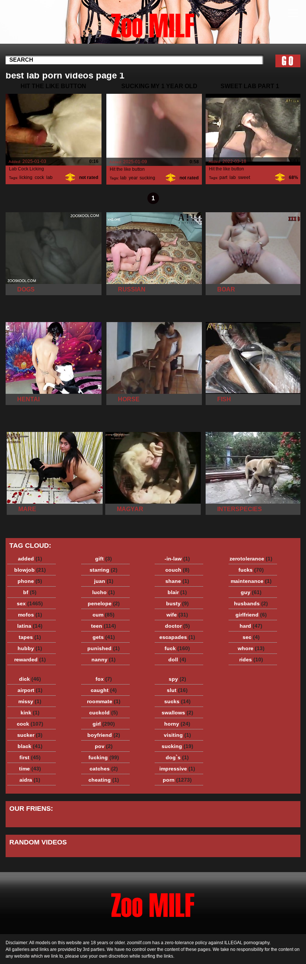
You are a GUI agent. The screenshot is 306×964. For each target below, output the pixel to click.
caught (104, 690)
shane (177, 581)
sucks (177, 701)
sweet (244, 177)
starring (104, 570)
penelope (104, 603)
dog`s (177, 757)
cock (39, 177)
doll (177, 659)
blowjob (30, 570)
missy (29, 701)
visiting (177, 735)
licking (25, 177)
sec (251, 637)
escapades (177, 637)
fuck (177, 648)
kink (30, 713)
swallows (177, 713)
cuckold (103, 713)
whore (251, 648)
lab (49, 177)
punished (103, 648)
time (30, 769)
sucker (30, 735)
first (30, 757)
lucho (103, 592)
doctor (177, 626)
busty (177, 603)
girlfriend (251, 615)
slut (177, 690)
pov (104, 746)
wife (177, 615)
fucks (251, 570)
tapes (30, 637)
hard (251, 626)
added (30, 559)
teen (103, 626)
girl (104, 724)
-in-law (177, 559)
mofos (30, 615)
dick (30, 679)
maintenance (251, 581)
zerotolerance (251, 559)
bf (30, 592)
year (133, 177)
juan (103, 581)
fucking (103, 757)
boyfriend (103, 735)
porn (177, 780)
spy (177, 679)
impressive (177, 769)
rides (251, 659)
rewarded (30, 659)
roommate (104, 701)
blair (177, 592)
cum (104, 615)
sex (30, 603)
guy (251, 592)
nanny (103, 659)
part (223, 177)
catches (104, 769)
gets (104, 637)
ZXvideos (153, 23)
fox (104, 679)
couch (177, 570)
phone (30, 581)
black (30, 746)
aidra (29, 780)
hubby (30, 648)
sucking (147, 177)
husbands (251, 603)
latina (30, 626)
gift (103, 559)
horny (177, 724)
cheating (103, 780)
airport (30, 690)
